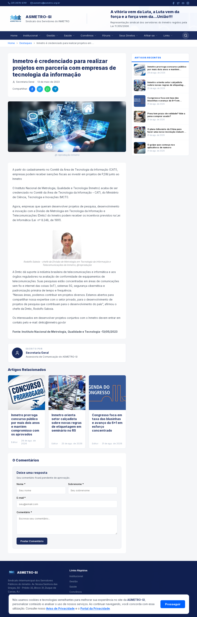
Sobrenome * (76, 484)
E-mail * (21, 497)
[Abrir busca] (185, 35)
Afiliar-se (149, 35)
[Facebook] (173, 3)
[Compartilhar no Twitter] (40, 89)
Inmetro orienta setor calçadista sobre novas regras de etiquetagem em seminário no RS (67, 422)
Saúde (68, 35)
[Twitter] (178, 3)
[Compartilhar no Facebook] (32, 89)
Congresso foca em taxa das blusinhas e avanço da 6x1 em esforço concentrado (107, 422)
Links (167, 35)
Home (14, 35)
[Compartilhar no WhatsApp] (47, 89)
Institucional (30, 35)
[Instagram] (188, 3)
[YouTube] (183, 3)
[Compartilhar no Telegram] (55, 89)
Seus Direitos (127, 35)
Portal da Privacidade (95, 608)
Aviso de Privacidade (60, 608)
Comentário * (24, 512)
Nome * (21, 484)
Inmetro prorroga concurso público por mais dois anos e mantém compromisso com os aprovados (25, 424)
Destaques (25, 43)
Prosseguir (172, 604)
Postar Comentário (31, 541)
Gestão (51, 35)
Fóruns (106, 35)
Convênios (87, 35)
